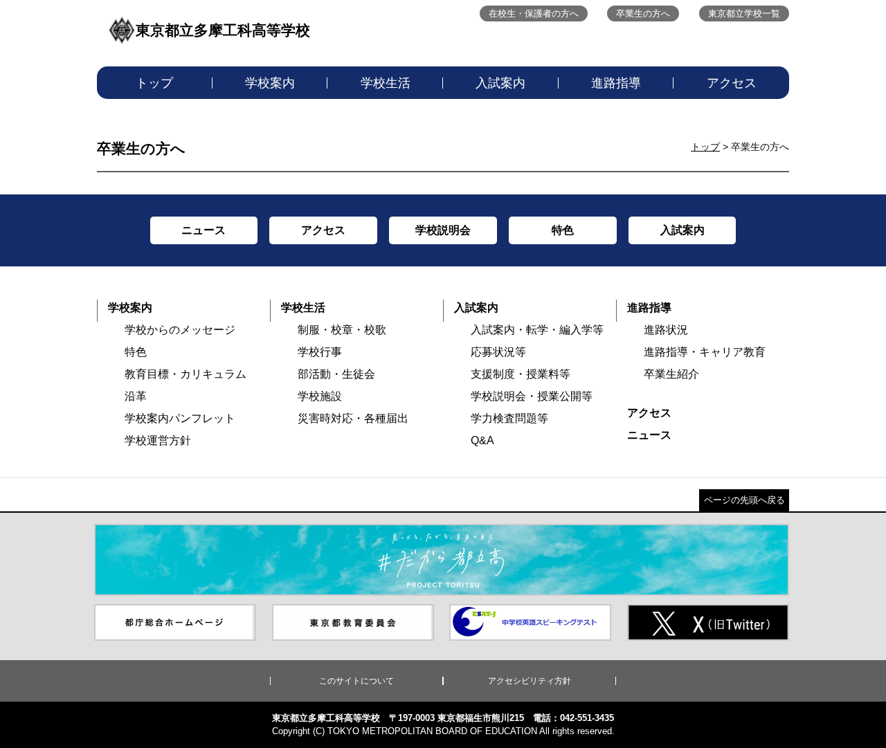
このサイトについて (356, 681)
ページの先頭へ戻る (744, 500)
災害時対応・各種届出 (353, 418)
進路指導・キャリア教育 (705, 352)
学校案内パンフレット (180, 418)
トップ (154, 83)
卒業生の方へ (643, 13)
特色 (136, 352)
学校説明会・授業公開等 (532, 396)
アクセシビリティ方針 (529, 681)
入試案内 (500, 83)
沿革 (136, 396)
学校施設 (320, 396)
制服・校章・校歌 (342, 330)
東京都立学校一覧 (744, 13)
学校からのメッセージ (180, 330)
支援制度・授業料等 (520, 374)
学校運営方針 (158, 440)
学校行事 (320, 352)
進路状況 (666, 330)
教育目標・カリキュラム (185, 374)
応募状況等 (498, 352)
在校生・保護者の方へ (534, 13)
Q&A (482, 440)
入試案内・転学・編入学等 (537, 330)
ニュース (649, 435)
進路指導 (616, 83)
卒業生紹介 (671, 374)
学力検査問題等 (509, 418)
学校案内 (270, 83)
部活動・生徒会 (336, 374)
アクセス (732, 83)
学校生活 (385, 83)
